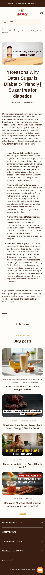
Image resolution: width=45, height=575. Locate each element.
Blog (11, 29)
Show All (23, 513)
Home (4, 29)
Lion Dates (18, 569)
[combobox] (22, 22)
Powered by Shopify (28, 569)
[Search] (4, 22)
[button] (41, 13)
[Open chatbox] (40, 570)
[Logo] (22, 13)
